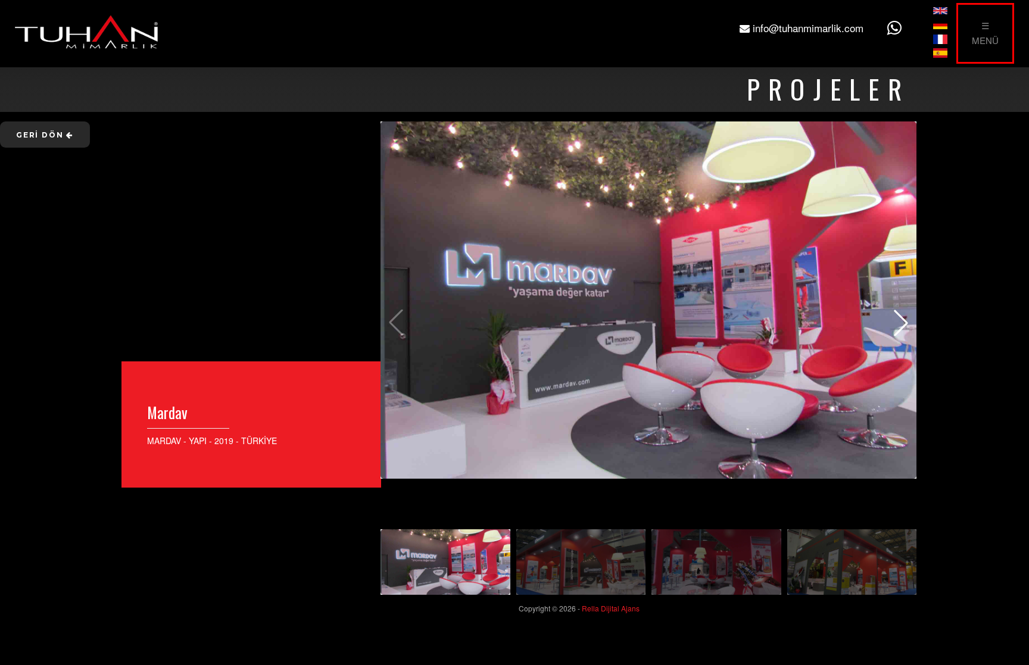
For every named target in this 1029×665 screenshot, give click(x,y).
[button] (901, 323)
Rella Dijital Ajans (611, 608)
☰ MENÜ (985, 32)
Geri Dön (41, 134)
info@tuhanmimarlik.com (806, 27)
